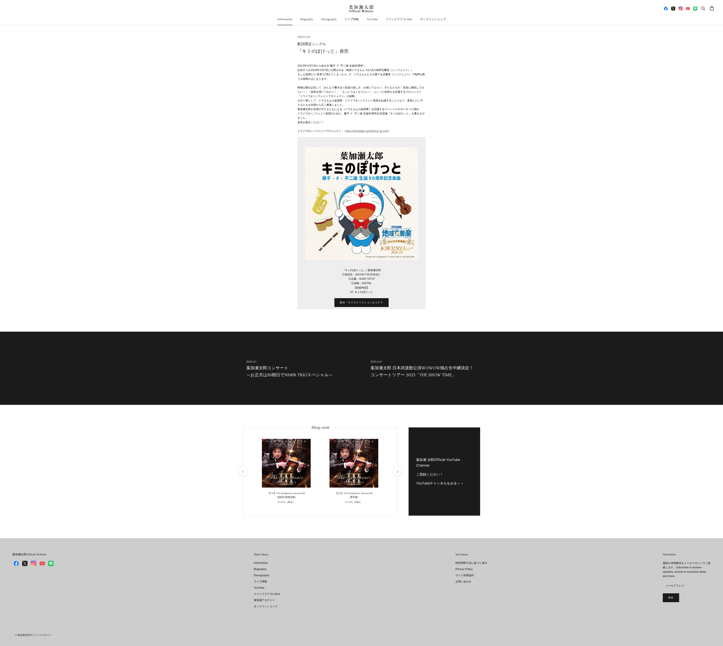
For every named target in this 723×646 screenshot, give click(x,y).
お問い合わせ (463, 581)
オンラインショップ (433, 19)
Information (284, 19)
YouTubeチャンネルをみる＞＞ (440, 483)
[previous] (243, 471)
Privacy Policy (464, 569)
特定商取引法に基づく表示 (471, 562)
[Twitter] (673, 8)
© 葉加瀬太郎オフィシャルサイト (33, 635)
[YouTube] (688, 8)
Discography (329, 19)
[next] (397, 471)
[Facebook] (666, 8)
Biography (306, 19)
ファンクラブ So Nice (399, 19)
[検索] (703, 8)
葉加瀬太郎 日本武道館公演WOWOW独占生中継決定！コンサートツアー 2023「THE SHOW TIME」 (422, 368)
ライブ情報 (352, 19)
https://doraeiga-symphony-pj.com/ (367, 130)
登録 (671, 598)
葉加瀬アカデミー (264, 600)
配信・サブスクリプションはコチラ (361, 302)
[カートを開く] (712, 8)
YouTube (372, 19)
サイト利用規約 (464, 575)
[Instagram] (681, 8)
